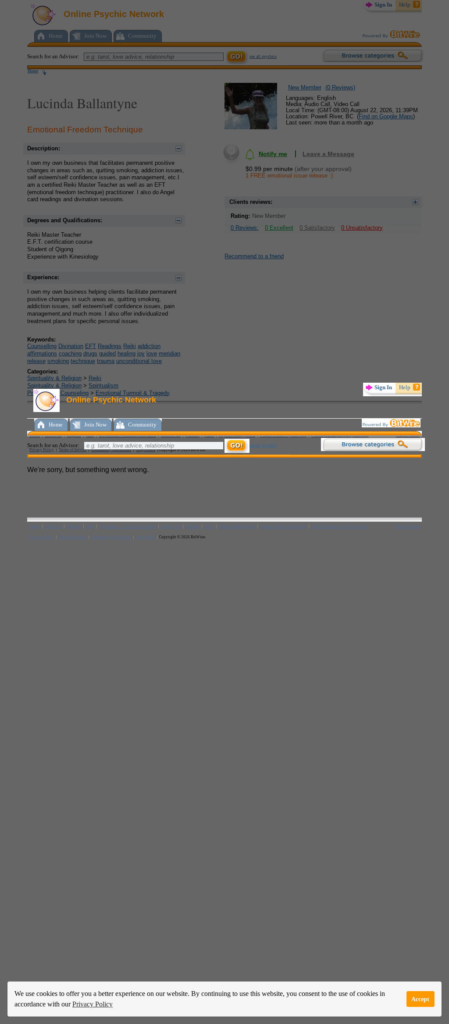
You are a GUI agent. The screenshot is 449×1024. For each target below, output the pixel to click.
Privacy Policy (92, 1004)
